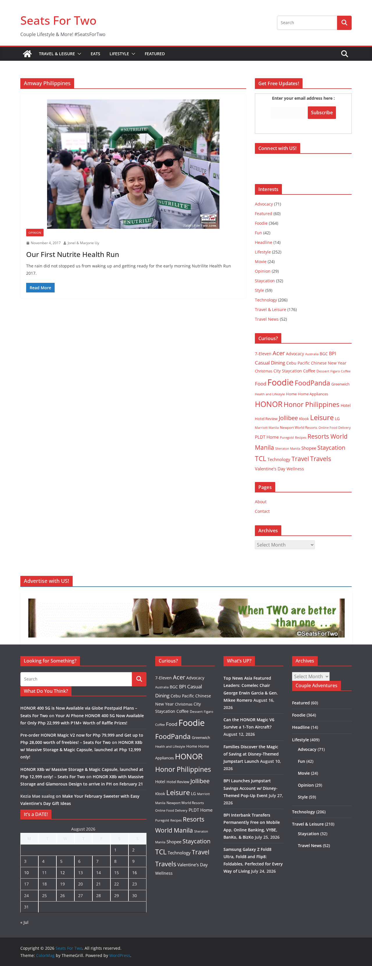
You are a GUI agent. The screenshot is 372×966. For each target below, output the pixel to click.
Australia (312, 354)
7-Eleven (263, 353)
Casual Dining (270, 362)
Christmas (263, 371)
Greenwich (340, 384)
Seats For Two (58, 20)
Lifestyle (119, 53)
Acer (279, 353)
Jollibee (288, 418)
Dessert (322, 371)
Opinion (34, 233)
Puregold (287, 437)
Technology (266, 300)
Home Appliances (313, 394)
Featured (155, 53)
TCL (260, 458)
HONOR (268, 404)
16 (134, 872)
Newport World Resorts (298, 427)
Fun (258, 232)
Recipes (300, 437)
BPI (332, 353)
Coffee (309, 371)
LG (337, 418)
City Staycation (287, 371)
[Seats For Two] (27, 54)
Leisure (322, 417)
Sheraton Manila (287, 449)
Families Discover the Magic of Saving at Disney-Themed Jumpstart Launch (251, 754)
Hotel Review (266, 418)
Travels (320, 458)
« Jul (24, 922)
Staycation (265, 280)
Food (260, 383)
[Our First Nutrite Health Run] (133, 164)
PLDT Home (267, 437)
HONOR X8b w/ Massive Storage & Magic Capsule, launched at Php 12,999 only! (81, 750)
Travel (300, 458)
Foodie (261, 223)
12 (62, 872)
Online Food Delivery (335, 428)
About (261, 501)
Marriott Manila (267, 427)
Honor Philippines (311, 404)
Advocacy (264, 204)
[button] (78, 54)
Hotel (346, 405)
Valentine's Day (270, 469)
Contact (262, 511)
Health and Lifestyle (270, 394)
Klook (304, 418)
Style (259, 290)
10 (26, 872)
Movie (261, 261)
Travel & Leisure (57, 53)
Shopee (308, 448)
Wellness (295, 469)
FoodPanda (312, 383)
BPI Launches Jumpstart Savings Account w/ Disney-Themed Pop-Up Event (250, 788)
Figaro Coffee (340, 371)
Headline (263, 242)
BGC (324, 353)
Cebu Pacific (298, 363)
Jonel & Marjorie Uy (83, 242)
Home (291, 394)
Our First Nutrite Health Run (72, 254)
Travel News (267, 319)
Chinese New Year (328, 363)
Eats (95, 53)
